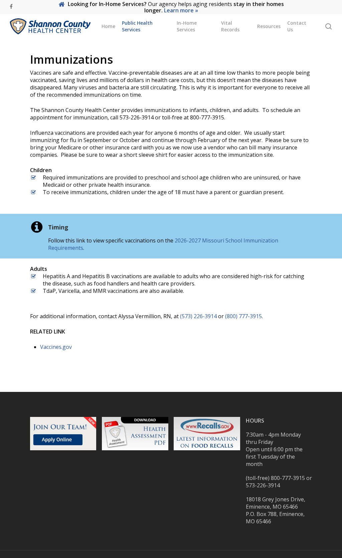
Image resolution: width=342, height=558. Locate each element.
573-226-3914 (263, 485)
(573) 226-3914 (198, 316)
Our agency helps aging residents (176, 7)
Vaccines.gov (56, 347)
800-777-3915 (288, 478)
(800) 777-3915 (243, 316)
